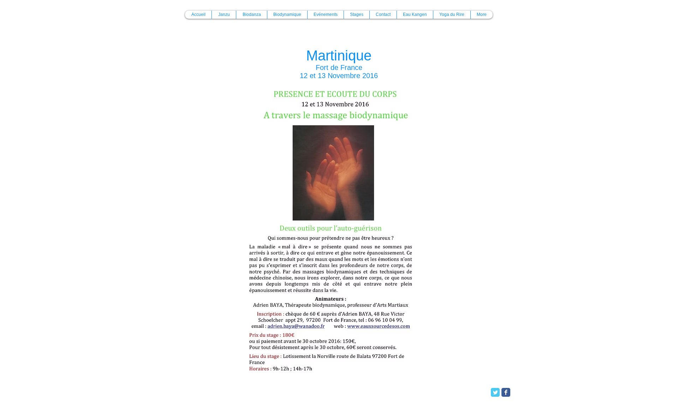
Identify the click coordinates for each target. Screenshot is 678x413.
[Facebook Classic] (505, 392)
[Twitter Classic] (495, 392)
